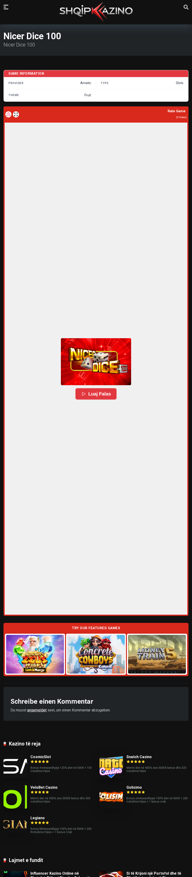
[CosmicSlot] (15, 777)
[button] (96, 361)
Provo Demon (35, 654)
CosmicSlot (40, 757)
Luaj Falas (99, 393)
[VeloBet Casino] (15, 807)
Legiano (37, 818)
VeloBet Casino (44, 787)
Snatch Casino (139, 757)
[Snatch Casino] (111, 777)
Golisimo (134, 787)
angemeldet (37, 710)
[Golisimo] (111, 807)
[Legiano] (15, 831)
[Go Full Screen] (16, 114)
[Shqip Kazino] (96, 11)
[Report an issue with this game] (8, 114)
